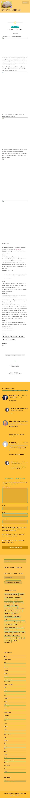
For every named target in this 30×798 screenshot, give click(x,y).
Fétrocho (8, 355)
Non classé (6, 715)
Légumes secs (7, 706)
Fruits (5, 692)
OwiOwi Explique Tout (10, 627)
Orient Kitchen (8, 624)
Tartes (5, 757)
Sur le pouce (8, 635)
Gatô (12, 610)
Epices (12, 605)
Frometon (14, 608)
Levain (5, 709)
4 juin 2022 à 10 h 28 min (15, 443)
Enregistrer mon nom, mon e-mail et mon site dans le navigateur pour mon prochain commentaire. (14, 529)
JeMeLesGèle (15, 613)
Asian (6, 597)
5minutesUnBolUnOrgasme (11, 594)
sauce (5, 746)
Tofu (5, 768)
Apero (5, 656)
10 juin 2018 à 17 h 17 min (15, 397)
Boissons (6, 665)
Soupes (5, 748)
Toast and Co (7, 765)
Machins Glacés (7, 712)
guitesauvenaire (15, 421)
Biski (6, 600)
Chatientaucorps (9, 602)
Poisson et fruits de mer (9, 734)
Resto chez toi (16, 632)
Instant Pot (7, 613)
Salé (5, 743)
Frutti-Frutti (21, 608)
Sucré (17, 26)
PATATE (7, 629)
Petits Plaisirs (13, 629)
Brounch (11, 600)
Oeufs (23, 621)
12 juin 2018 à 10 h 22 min (15, 423)
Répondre (25, 395)
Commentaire (6, 487)
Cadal (16, 600)
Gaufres (6, 698)
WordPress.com (16, 795)
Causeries (6, 676)
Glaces (13, 26)
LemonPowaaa (17, 616)
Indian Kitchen (18, 610)
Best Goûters (18, 597)
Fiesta (16, 605)
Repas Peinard (8, 632)
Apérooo (22, 594)
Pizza (5, 729)
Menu (25, 2)
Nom (4, 505)
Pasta (22, 627)
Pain (18, 627)
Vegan (19, 355)
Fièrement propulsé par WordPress (11, 793)
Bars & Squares (7, 659)
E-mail (4, 512)
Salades (5, 740)
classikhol (13, 395)
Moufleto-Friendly (15, 619)
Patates (5, 726)
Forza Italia (7, 608)
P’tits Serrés (18, 249)
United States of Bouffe (10, 638)
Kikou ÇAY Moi (8, 616)
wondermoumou (17, 408)
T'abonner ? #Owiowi (13, 582)
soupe (23, 632)
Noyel (18, 621)
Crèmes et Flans (7, 681)
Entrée (5, 690)
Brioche (6, 670)
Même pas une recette (10, 621)
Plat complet (7, 732)
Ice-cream (14, 355)
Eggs (5, 687)
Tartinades (6, 762)
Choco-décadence (19, 602)
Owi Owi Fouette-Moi (11, 10)
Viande (5, 771)
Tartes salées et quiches (9, 759)
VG (23, 355)
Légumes (7, 619)
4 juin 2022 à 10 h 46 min (16, 463)
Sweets (5, 754)
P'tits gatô (6, 718)
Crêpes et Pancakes (8, 684)
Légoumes (6, 704)
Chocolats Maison (8, 679)
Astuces (11, 597)
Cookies (7, 605)
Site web (4, 518)
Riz (5, 737)
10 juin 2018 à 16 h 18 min (17, 410)
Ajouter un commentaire (20, 390)
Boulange (6, 667)
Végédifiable (8, 640)
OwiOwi (15, 624)
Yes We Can (15, 640)
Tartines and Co (15, 635)
